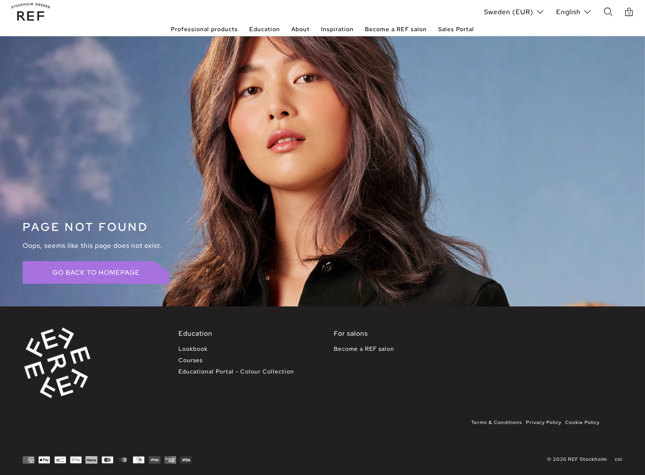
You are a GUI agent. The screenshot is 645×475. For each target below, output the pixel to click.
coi (618, 459)
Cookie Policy (582, 422)
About (300, 29)
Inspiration (337, 29)
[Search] (608, 12)
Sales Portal (456, 29)
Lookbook (193, 349)
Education (264, 29)
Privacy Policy (543, 422)
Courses (190, 360)
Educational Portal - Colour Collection (236, 371)
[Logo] (30, 12)
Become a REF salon (396, 29)
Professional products (204, 29)
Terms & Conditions (496, 422)
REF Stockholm (587, 459)
